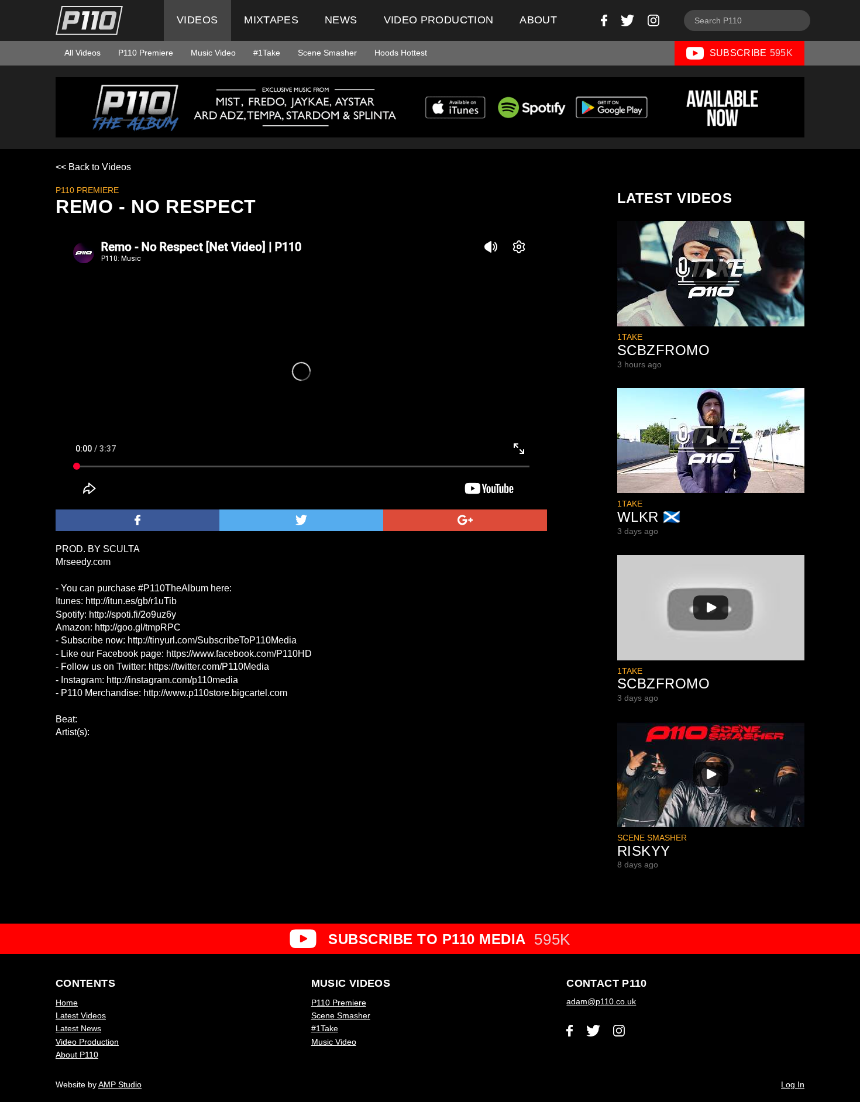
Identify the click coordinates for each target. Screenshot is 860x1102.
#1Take (266, 52)
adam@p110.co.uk (601, 1001)
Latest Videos (81, 1015)
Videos (197, 20)
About (538, 20)
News (341, 20)
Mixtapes (271, 20)
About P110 (77, 1054)
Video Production (439, 20)
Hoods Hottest (400, 52)
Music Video (213, 52)
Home (67, 1002)
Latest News (78, 1028)
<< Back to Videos (93, 167)
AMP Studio (120, 1084)
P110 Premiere (145, 52)
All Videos (82, 52)
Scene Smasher (327, 52)
